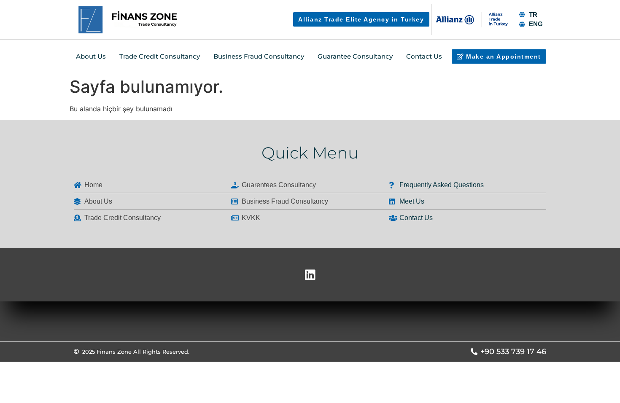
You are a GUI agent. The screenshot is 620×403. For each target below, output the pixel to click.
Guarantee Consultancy (355, 56)
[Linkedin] (310, 275)
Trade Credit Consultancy (159, 56)
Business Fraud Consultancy (258, 56)
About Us (91, 56)
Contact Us (424, 56)
